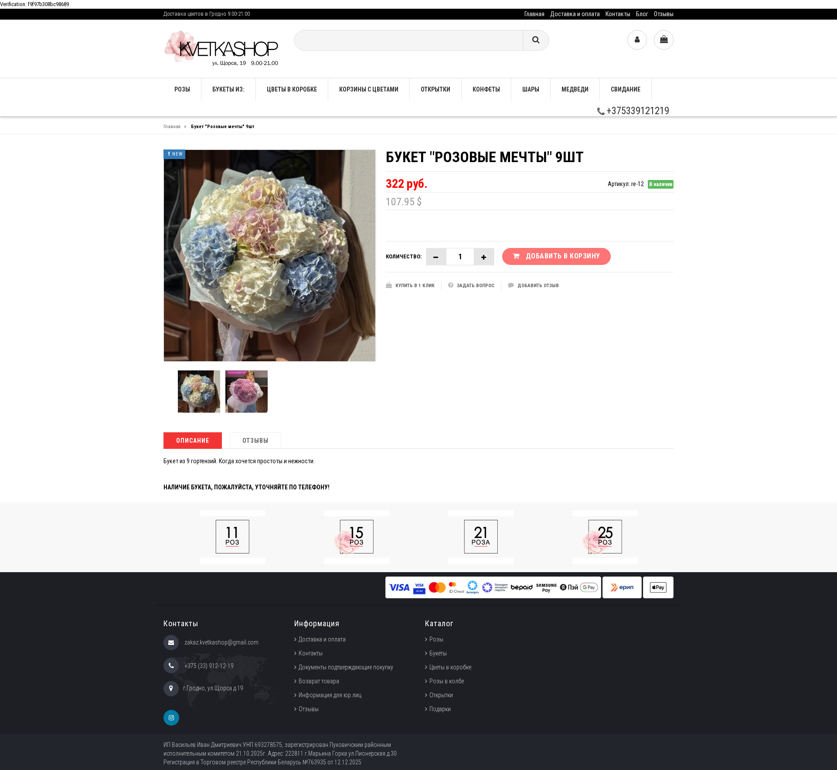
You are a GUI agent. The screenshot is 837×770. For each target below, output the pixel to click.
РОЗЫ (182, 89)
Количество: (404, 256)
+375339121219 (637, 111)
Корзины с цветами (368, 89)
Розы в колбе (446, 681)
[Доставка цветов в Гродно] (222, 48)
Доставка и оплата (575, 13)
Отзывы (664, 13)
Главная (534, 13)
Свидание (625, 89)
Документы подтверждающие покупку (346, 667)
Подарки (440, 709)
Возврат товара (319, 681)
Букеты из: (228, 89)
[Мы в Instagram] (171, 718)
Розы (436, 639)
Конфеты (486, 89)
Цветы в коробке (292, 89)
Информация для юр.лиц (330, 695)
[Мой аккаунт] (637, 40)
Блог (642, 13)
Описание (192, 440)
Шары (530, 89)
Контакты (618, 13)
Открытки (435, 89)
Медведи (575, 89)
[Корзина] (664, 40)
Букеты (438, 653)
